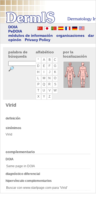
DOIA (13, 27)
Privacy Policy (37, 40)
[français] (67, 27)
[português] (54, 27)
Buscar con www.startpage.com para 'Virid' (36, 188)
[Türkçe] (40, 27)
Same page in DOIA (20, 166)
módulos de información (30, 35)
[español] (60, 27)
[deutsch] (74, 27)
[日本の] (47, 27)
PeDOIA (15, 31)
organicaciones (70, 35)
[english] (87, 27)
